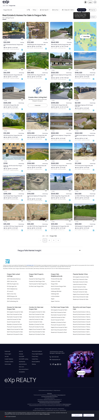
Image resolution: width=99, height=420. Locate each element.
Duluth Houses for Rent (57, 320)
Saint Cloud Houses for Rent (59, 330)
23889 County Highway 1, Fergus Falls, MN (61, 136)
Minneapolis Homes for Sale (81, 277)
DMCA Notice (49, 393)
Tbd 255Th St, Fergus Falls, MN (59, 165)
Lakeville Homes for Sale (80, 284)
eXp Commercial (23, 364)
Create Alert (38, 105)
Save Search (92, 17)
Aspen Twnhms (55, 301)
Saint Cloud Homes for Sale (80, 297)
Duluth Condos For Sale (35, 322)
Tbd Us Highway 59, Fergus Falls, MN (36, 165)
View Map (86, 36)
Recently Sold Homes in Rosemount (82, 334)
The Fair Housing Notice (67, 404)
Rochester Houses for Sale (14, 317)
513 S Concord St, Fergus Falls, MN (84, 165)
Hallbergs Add (55, 294)
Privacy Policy (35, 356)
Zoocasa (21, 353)
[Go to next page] (58, 240)
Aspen (53, 299)
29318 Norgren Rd (12, 296)
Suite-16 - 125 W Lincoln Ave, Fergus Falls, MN (13, 166)
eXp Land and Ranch (23, 369)
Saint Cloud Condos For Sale (37, 332)
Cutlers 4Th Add (55, 281)
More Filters (82, 10)
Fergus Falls (53, 236)
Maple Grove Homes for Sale (81, 294)
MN (47, 236)
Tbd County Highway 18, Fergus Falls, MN (36, 196)
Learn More (67, 405)
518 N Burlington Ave (13, 284)
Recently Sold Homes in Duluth (81, 322)
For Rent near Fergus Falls (36, 286)
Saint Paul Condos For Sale (36, 314)
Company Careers (9, 361)
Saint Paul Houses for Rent (58, 312)
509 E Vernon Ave (12, 281)
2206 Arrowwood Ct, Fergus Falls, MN (37, 135)
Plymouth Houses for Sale (14, 327)
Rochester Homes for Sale (80, 282)
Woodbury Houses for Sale (14, 324)
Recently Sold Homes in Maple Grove (82, 329)
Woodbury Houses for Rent (58, 322)
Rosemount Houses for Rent (59, 332)
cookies (9, 412)
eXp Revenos (22, 361)
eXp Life (21, 351)
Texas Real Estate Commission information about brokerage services (49, 401)
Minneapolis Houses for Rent (59, 310)
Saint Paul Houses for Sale (14, 314)
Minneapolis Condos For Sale (37, 312)
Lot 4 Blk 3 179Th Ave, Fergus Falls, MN (37, 226)
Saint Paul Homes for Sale (80, 279)
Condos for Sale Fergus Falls (37, 281)
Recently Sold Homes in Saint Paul (82, 314)
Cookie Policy (35, 359)
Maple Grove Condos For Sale (37, 329)
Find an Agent (8, 353)
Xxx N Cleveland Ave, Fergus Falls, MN (84, 75)
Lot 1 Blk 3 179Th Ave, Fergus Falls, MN (84, 196)
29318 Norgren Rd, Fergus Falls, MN (36, 44)
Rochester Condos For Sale (36, 317)
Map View (93, 10)
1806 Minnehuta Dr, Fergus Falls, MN (13, 75)
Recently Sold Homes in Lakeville (82, 319)
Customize (88, 415)
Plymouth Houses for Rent (58, 325)
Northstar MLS (30, 265)
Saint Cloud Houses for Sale (15, 332)
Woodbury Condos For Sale (36, 324)
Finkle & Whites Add (56, 279)
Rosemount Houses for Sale (15, 334)
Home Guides (8, 364)
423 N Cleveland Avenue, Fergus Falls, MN (13, 45)
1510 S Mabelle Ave (12, 289)
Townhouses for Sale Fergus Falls (38, 284)
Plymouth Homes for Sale (80, 292)
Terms (41, 414)
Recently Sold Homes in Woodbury (82, 324)
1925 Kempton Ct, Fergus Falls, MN (84, 226)
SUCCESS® (21, 356)
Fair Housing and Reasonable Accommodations (49, 396)
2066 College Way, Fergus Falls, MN (60, 196)
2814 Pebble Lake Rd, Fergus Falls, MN (61, 44)
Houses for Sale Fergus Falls (37, 279)
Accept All (77, 415)
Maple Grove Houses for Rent (59, 327)
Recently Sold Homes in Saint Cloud (82, 332)
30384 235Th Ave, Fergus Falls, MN (36, 75)
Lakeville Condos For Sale (36, 319)
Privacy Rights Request (37, 353)
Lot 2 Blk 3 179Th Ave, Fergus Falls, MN (13, 226)
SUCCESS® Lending (23, 359)
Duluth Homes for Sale (79, 287)
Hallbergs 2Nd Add (56, 291)
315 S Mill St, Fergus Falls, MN (11, 105)
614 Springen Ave (12, 286)
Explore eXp (7, 351)
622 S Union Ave (11, 294)
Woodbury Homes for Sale (80, 289)
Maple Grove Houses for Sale (15, 329)
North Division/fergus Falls (58, 286)
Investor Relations (9, 359)
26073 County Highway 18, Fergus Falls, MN (61, 75)
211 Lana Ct (10, 291)
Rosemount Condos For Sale (37, 334)
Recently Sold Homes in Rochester (82, 317)
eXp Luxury (21, 366)
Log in (90, 2)
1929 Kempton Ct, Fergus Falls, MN (60, 226)
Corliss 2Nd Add (55, 289)
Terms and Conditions (37, 351)
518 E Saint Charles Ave (13, 299)
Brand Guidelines (36, 361)
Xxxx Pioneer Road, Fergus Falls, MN (13, 196)
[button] (50, 250)
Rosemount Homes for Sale (80, 299)
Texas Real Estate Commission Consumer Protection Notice (49, 402)
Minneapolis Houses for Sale (15, 312)
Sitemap (34, 364)
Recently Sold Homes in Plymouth (82, 327)
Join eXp (7, 356)
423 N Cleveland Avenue (14, 279)
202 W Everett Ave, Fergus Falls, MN (13, 135)
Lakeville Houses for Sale (14, 319)
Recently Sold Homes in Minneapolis (82, 312)
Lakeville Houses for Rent (58, 317)
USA (43, 236)
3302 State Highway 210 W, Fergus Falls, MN (84, 105)
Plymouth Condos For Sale (36, 327)
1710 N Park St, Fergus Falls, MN (59, 105)
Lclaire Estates (55, 296)
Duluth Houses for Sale (13, 322)
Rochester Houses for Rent (58, 315)
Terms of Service (60, 394)
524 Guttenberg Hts (12, 301)
